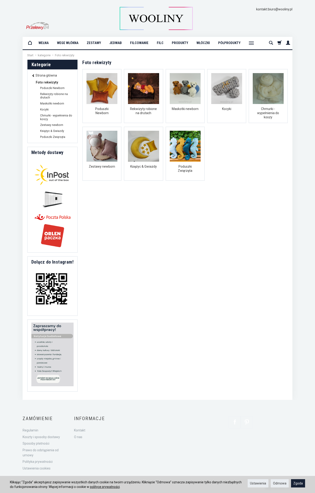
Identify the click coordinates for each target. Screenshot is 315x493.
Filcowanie (139, 43)
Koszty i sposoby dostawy (41, 437)
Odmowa (279, 483)
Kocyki (226, 109)
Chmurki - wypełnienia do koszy (268, 113)
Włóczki (203, 43)
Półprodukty (229, 43)
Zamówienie (38, 418)
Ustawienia (258, 483)
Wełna (44, 43)
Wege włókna (67, 43)
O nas (78, 437)
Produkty (180, 43)
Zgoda (298, 483)
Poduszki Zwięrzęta (185, 168)
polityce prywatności (105, 487)
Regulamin (30, 430)
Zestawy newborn (102, 166)
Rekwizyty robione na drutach (143, 111)
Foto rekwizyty (47, 82)
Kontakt (79, 430)
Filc (160, 43)
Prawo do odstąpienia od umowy (41, 452)
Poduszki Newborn (102, 111)
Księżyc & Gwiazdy (143, 166)
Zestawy (94, 43)
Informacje (89, 418)
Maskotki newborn (185, 109)
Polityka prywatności (38, 461)
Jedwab (115, 43)
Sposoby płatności (36, 443)
